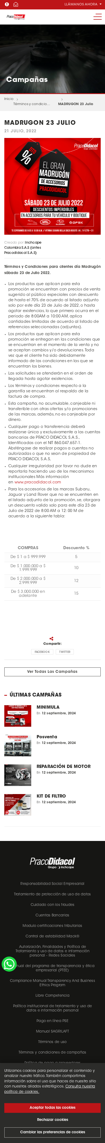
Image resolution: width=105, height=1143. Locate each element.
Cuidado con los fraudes (53, 905)
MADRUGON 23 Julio (75, 104)
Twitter (64, 652)
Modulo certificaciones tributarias (52, 926)
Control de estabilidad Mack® (52, 936)
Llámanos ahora (82, 4)
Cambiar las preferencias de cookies (52, 1132)
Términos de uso (52, 1042)
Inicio (9, 99)
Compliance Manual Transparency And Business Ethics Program (52, 983)
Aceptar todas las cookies (52, 1108)
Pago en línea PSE (52, 1021)
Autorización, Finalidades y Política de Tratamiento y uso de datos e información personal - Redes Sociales (52, 951)
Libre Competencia (52, 995)
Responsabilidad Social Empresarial (52, 884)
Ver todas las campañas (52, 672)
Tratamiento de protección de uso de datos (52, 894)
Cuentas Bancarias (52, 915)
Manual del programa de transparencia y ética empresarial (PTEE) (52, 968)
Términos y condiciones (32, 104)
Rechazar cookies (52, 1120)
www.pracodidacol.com (38, 482)
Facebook (42, 652)
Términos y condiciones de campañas (52, 1052)
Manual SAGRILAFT (52, 1031)
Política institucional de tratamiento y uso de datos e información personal (52, 1008)
